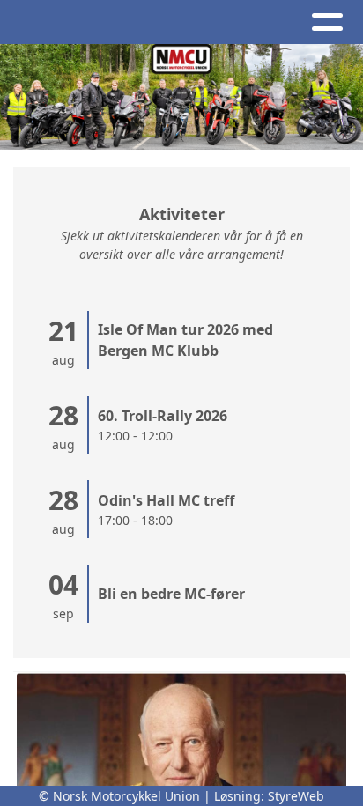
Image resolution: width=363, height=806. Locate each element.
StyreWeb (296, 796)
